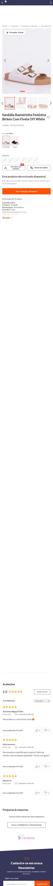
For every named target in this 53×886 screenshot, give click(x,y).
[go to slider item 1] (21, 103)
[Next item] (50, 2)
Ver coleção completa (27, 191)
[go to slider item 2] (32, 103)
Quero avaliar (42, 692)
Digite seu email (11, 878)
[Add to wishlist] (48, 117)
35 (11, 160)
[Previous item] (2, 2)
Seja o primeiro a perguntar (26, 825)
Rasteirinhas (46, 26)
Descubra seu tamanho (16, 168)
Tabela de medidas (41, 168)
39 (36, 160)
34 (4, 160)
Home (4, 26)
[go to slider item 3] (43, 103)
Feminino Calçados (30, 26)
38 (29, 160)
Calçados (14, 26)
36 (17, 160)
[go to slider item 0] (10, 103)
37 (23, 160)
